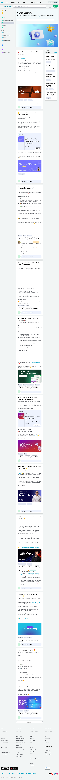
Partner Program (48, 754)
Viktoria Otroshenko (30, 573)
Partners (39, 2)
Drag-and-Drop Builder (5, 734)
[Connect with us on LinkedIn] (55, 774)
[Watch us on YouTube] (52, 774)
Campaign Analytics (4, 740)
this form (36, 435)
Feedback (32, 765)
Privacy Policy (3, 773)
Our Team (32, 763)
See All (55, 52)
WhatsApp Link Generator (20, 742)
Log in (50, 6)
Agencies (47, 748)
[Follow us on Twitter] (50, 774)
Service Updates (33, 767)
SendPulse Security (20, 773)
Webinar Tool (32, 734)
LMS (31, 733)
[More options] (40, 242)
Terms (3, 55)
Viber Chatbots (18, 752)
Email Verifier (3, 744)
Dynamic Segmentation (34, 756)
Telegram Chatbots (19, 756)
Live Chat (32, 753)
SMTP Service (3, 733)
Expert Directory (48, 744)
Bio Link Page (32, 740)
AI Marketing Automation (35, 758)
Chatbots (18, 728)
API (45, 740)
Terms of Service (4, 774)
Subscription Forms (4, 736)
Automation (3, 738)
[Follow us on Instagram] (57, 774)
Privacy (5, 55)
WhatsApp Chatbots (20, 736)
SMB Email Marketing (5, 747)
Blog (46, 736)
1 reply (19, 238)
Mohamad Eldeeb (29, 404)
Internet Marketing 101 (49, 734)
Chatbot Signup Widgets (20, 749)
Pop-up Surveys (33, 749)
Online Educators (4, 754)
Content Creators (4, 756)
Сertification (47, 750)
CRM (31, 736)
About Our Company (35, 761)
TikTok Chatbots (19, 734)
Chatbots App (18, 750)
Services (32, 728)
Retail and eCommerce (5, 752)
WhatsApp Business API (20, 738)
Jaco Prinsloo (21, 525)
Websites (32, 738)
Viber (31, 744)
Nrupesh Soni (31, 121)
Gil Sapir (19, 473)
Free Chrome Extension (5, 745)
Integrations (47, 738)
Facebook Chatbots (19, 754)
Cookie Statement (11, 773)
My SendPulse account (53, 2)
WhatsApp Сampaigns (20, 740)
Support (25, 2)
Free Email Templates (5, 742)
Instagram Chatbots (19, 733)
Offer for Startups (48, 756)
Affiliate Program (48, 752)
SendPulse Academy (49, 731)
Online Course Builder (34, 731)
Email (2, 728)
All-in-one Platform (34, 755)
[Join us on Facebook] (47, 774)
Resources (32, 2)
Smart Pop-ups (33, 747)
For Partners (48, 746)
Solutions (3, 750)
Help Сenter (47, 733)
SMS (31, 742)
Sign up (55, 6)
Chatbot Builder (19, 731)
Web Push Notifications (34, 745)
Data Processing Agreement (31, 773)
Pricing (18, 2)
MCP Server (47, 742)
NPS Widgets (32, 751)
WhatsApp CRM (19, 747)
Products (13, 2)
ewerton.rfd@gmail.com (26, 242)
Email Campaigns (4, 731)
